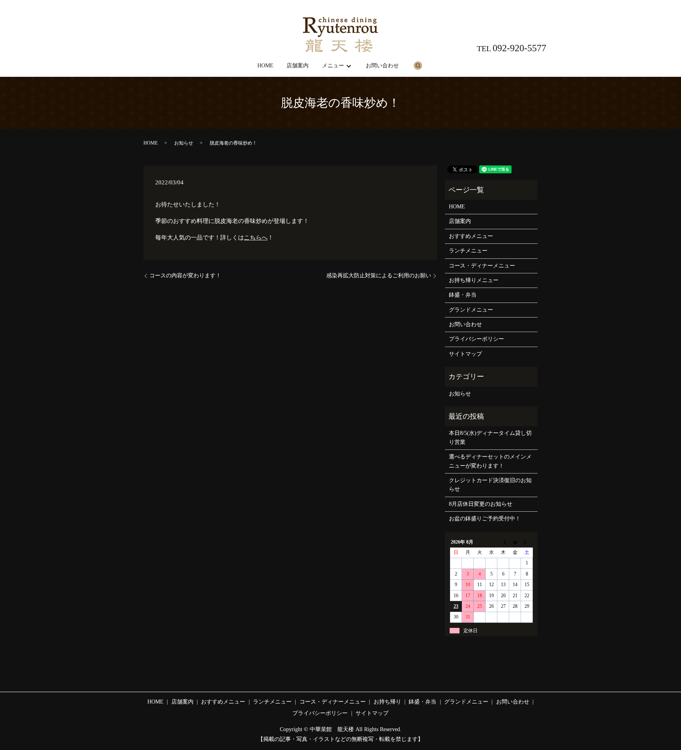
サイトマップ (465, 354)
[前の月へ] (503, 542)
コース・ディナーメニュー (482, 266)
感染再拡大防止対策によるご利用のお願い (378, 275)
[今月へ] (515, 542)
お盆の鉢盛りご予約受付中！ (485, 519)
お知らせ (183, 143)
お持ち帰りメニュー (474, 280)
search (418, 65)
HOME (265, 66)
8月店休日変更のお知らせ (480, 504)
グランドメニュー (471, 310)
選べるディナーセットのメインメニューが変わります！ (490, 461)
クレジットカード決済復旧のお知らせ (490, 484)
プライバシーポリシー (476, 339)
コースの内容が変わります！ (185, 275)
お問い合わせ (382, 66)
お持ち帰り (387, 702)
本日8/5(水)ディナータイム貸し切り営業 (490, 437)
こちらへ (256, 237)
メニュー (333, 66)
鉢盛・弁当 (462, 295)
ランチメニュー (468, 251)
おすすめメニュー (471, 236)
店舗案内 (298, 66)
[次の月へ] (527, 542)
